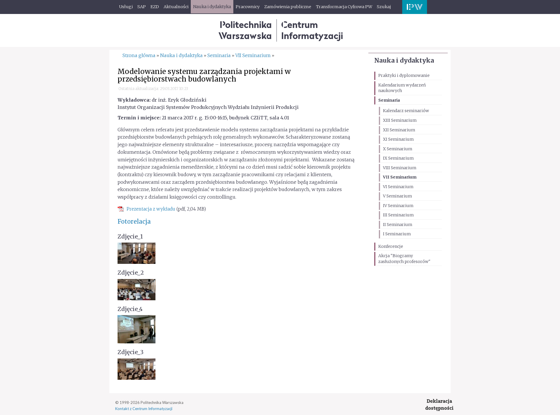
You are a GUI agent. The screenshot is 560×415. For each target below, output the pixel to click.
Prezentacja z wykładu (151, 209)
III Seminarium (398, 215)
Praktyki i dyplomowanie (404, 75)
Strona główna (139, 55)
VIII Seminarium (399, 167)
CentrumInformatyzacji (312, 30)
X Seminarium (397, 148)
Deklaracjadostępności (439, 405)
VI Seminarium (398, 186)
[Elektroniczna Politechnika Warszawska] (414, 7)
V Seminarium (397, 196)
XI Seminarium (398, 139)
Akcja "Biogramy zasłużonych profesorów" (404, 258)
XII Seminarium (399, 130)
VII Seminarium (399, 177)
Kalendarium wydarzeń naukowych (402, 87)
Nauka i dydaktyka (404, 60)
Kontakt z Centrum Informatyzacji (143, 408)
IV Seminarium (398, 205)
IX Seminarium (398, 158)
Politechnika (245, 30)
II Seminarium (397, 224)
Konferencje (390, 246)
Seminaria (389, 100)
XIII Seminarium (399, 120)
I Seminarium (397, 233)
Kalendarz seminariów (406, 110)
